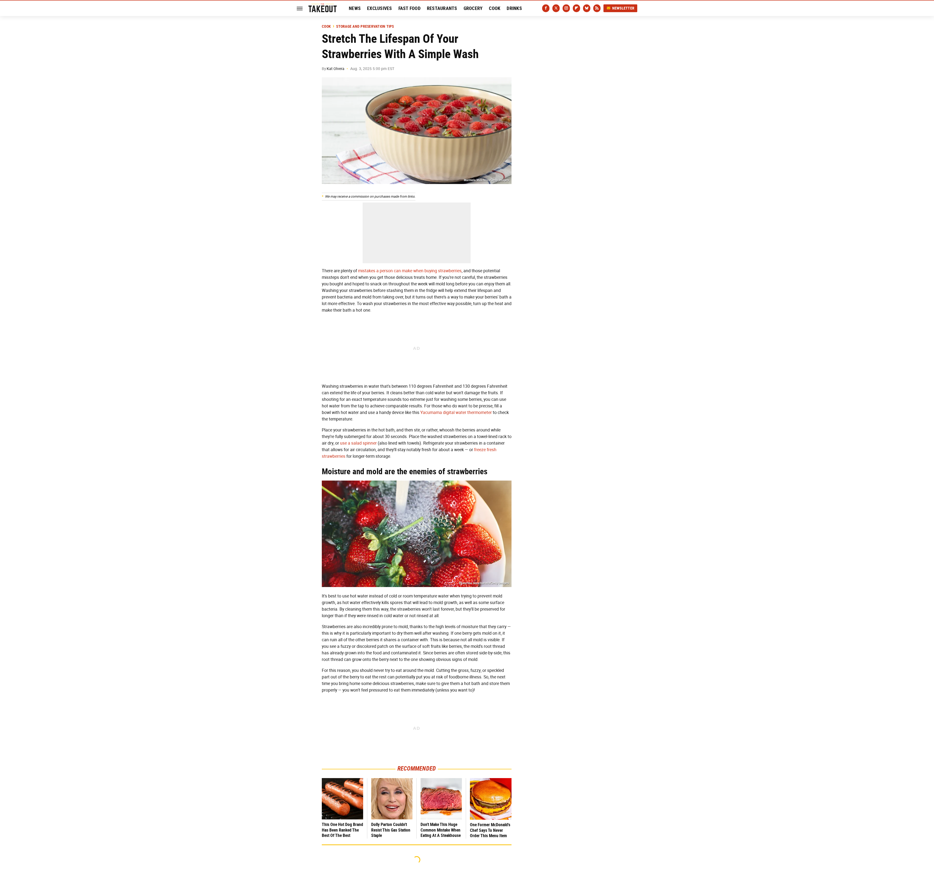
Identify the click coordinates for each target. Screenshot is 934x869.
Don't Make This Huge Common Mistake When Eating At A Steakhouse (441, 830)
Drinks (514, 8)
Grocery (473, 8)
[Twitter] (556, 8)
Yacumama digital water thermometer (456, 412)
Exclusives (379, 8)
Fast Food (409, 8)
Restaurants (442, 8)
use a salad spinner (358, 443)
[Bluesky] (586, 8)
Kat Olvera (335, 68)
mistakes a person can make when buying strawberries (410, 270)
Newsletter (623, 8)
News (355, 8)
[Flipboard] (576, 8)
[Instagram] (566, 8)
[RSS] (597, 8)
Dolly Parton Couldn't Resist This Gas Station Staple (390, 830)
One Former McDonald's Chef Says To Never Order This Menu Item (490, 830)
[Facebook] (545, 8)
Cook (494, 8)
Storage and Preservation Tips (365, 26)
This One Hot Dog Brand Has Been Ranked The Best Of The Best (342, 830)
